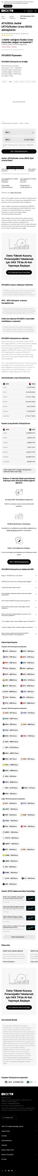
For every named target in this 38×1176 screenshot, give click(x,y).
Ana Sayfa (3, 17)
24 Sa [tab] (10, 81)
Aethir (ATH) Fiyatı (15, 192)
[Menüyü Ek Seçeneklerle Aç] (36, 11)
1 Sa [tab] (4, 81)
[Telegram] (5, 1171)
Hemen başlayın (8, 961)
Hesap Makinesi (12, 17)
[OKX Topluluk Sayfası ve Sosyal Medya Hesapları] (15, 1171)
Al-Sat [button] (3, 1159)
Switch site (8, 6)
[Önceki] (2, 1082)
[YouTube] (12, 1171)
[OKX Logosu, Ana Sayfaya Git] (7, 10)
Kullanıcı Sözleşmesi (18, 1061)
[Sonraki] (35, 1082)
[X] (2, 1171)
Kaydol (30, 11)
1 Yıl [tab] (28, 81)
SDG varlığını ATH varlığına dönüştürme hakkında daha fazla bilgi (17, 470)
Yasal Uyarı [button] (5, 1131)
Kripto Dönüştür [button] (7, 1154)
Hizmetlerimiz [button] (6, 1140)
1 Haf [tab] (16, 81)
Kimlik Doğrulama (12, 530)
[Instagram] (9, 1171)
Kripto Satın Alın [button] (7, 1150)
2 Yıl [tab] (33, 81)
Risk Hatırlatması (24, 1057)
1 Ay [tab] (22, 81)
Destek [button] (4, 1145)
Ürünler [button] (4, 1136)
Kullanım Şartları (12, 1057)
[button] (25, 11)
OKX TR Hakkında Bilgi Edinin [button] (12, 1126)
